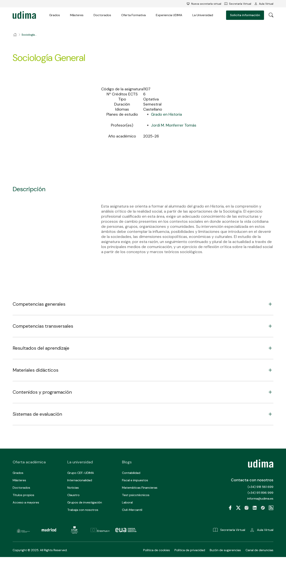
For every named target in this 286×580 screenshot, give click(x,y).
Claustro (73, 495)
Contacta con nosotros (252, 479)
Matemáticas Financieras (139, 488)
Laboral (127, 502)
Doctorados (102, 15)
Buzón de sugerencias (225, 550)
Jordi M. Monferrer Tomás (173, 125)
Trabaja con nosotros (82, 510)
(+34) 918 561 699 (260, 487)
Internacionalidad (79, 480)
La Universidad (202, 15)
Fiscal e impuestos (135, 480)
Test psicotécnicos (135, 495)
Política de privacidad (190, 550)
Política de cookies (156, 550)
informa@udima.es (260, 498)
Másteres (76, 15)
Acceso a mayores (26, 502)
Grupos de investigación (84, 502)
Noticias (73, 488)
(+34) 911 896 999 (260, 493)
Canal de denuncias (259, 550)
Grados (54, 15)
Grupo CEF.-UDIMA (80, 473)
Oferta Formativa (133, 15)
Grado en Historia (166, 114)
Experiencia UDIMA (169, 15)
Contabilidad (131, 473)
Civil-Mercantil (132, 510)
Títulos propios (23, 495)
